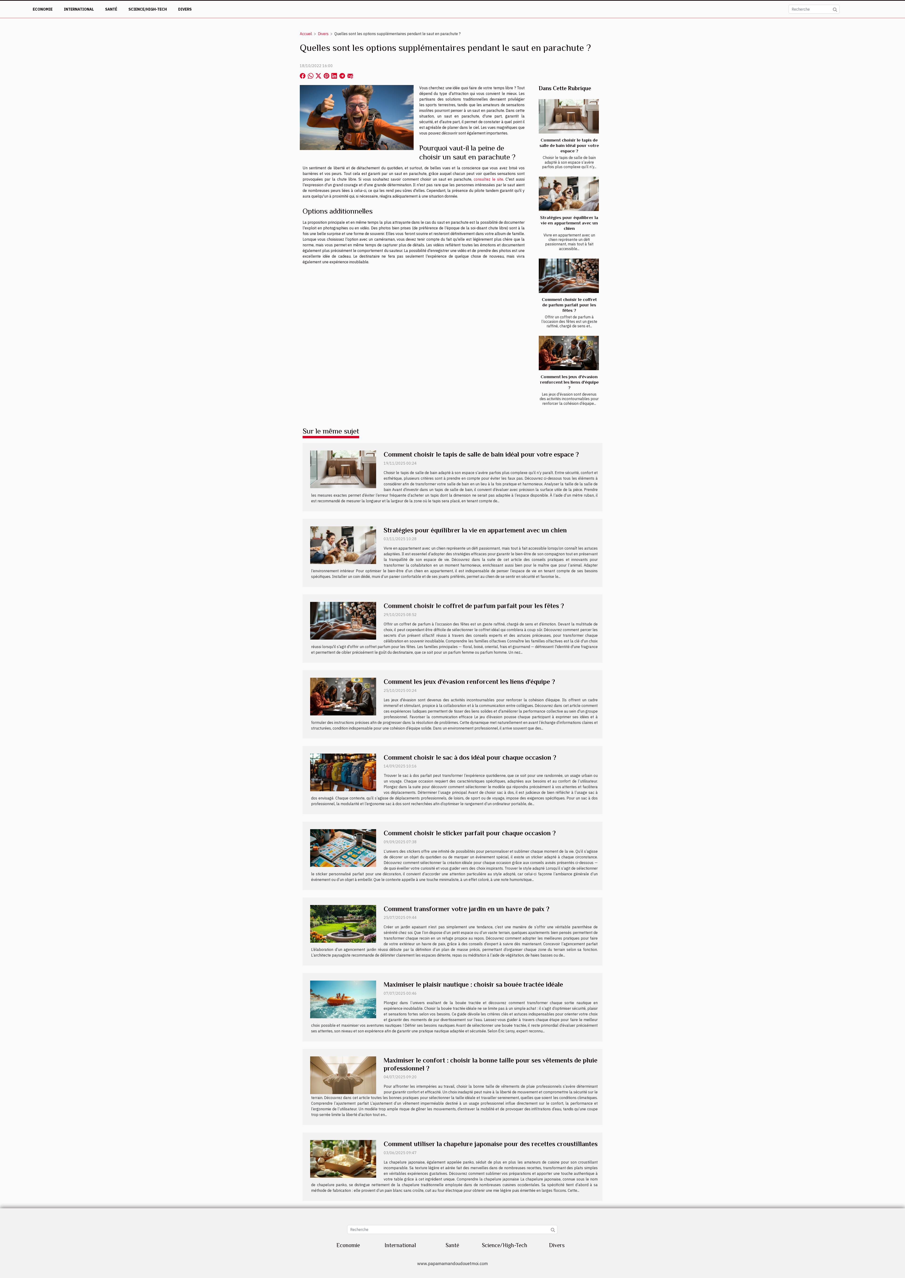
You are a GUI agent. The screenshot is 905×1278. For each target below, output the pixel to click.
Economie (43, 9)
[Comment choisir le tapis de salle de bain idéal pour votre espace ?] (569, 116)
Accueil (306, 33)
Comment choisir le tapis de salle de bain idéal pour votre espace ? (569, 145)
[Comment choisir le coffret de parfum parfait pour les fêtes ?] (569, 276)
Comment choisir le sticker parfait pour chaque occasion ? (470, 833)
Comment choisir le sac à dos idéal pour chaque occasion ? (470, 757)
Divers (185, 9)
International (79, 9)
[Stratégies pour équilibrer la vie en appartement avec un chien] (569, 194)
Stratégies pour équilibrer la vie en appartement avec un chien (569, 223)
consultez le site (488, 179)
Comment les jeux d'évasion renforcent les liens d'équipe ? (569, 382)
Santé (111, 9)
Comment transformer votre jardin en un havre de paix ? (466, 909)
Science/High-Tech (147, 9)
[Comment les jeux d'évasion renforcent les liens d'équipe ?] (569, 353)
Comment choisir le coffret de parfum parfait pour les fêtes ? (569, 305)
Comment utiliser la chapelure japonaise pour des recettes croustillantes (491, 1144)
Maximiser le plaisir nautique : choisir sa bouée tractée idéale (473, 984)
